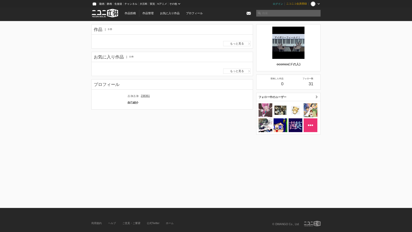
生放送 (118, 4)
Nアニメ (162, 4)
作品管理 (148, 13)
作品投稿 (130, 13)
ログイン (278, 4)
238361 (145, 96)
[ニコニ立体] (312, 223)
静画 (109, 4)
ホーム (170, 223)
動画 (102, 4)
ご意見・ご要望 (131, 223)
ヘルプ (112, 223)
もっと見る (237, 43)
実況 (152, 4)
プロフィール (194, 13)
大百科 (143, 4)
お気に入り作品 (170, 13)
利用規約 (96, 223)
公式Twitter (153, 223)
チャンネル (130, 4)
